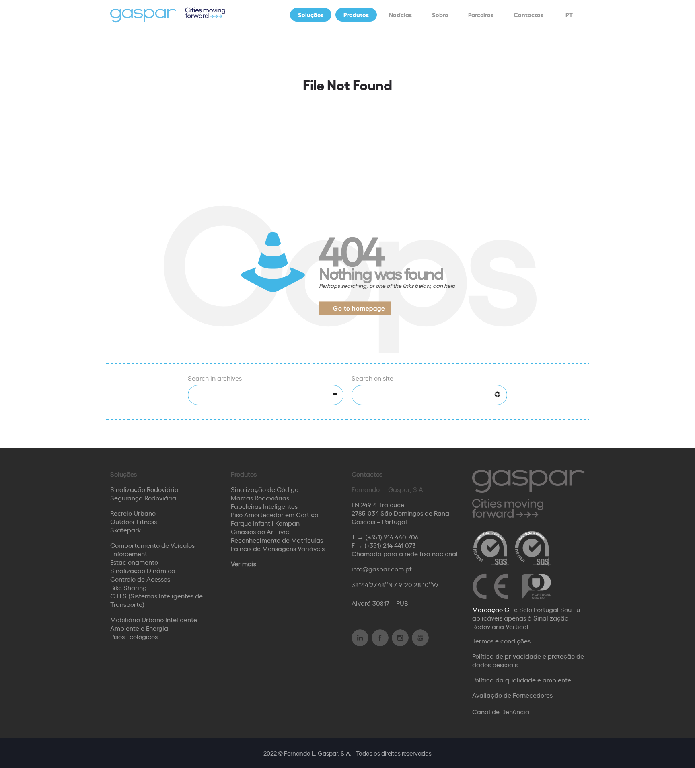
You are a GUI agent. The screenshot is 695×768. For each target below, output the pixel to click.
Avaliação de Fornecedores (512, 694)
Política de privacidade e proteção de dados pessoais (528, 660)
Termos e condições (501, 640)
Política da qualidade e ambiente (521, 679)
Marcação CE (492, 609)
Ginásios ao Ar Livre (260, 531)
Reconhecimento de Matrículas (277, 539)
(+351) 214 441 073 (390, 545)
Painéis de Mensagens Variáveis (278, 548)
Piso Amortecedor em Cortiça (275, 514)
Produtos (356, 14)
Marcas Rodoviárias (260, 497)
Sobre (440, 14)
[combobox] (265, 395)
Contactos (528, 14)
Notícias (400, 14)
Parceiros (480, 14)
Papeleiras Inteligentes (264, 506)
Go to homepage (359, 308)
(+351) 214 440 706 (392, 536)
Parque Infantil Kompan (265, 522)
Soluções (310, 14)
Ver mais (243, 563)
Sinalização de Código (264, 489)
